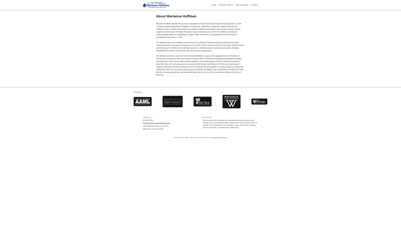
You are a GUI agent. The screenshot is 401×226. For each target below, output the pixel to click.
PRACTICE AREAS (242, 5)
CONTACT (254, 5)
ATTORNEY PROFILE (225, 5)
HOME (213, 5)
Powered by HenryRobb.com (219, 137)
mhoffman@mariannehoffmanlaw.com (156, 123)
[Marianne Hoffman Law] (156, 5)
